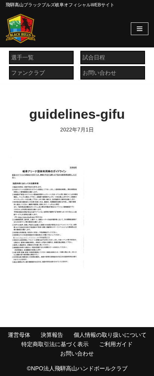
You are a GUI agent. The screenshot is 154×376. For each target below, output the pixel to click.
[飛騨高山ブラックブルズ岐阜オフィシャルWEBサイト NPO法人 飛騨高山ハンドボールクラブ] (21, 29)
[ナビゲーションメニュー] (139, 28)
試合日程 (94, 57)
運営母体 (19, 335)
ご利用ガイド (116, 344)
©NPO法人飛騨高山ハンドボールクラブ (77, 368)
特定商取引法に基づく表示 (55, 344)
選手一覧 (22, 57)
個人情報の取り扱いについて (110, 335)
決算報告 (52, 335)
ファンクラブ (28, 72)
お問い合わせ (99, 72)
